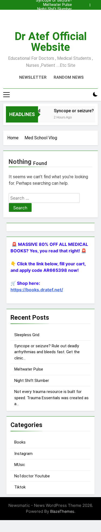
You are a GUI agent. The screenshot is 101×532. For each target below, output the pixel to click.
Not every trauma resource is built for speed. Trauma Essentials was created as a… (51, 397)
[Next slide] (95, 3)
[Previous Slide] (87, 3)
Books (20, 442)
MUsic (19, 464)
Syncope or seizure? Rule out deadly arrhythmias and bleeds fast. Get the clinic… (51, 18)
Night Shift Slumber (54, 9)
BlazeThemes (62, 511)
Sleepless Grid (59, 13)
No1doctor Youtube (32, 476)
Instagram (23, 453)
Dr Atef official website (51, 42)
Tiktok (20, 487)
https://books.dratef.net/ (37, 289)
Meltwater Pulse (57, 5)
